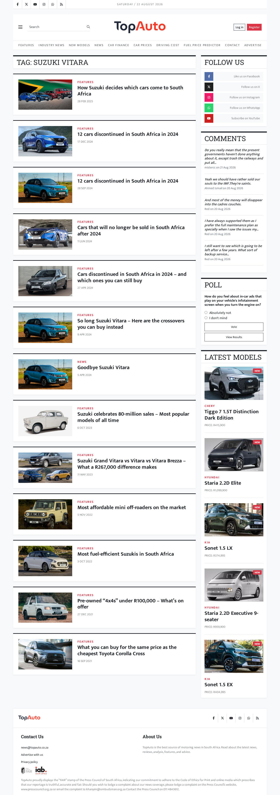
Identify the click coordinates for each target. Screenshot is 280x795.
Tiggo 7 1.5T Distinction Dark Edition (232, 414)
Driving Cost (167, 45)
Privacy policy (29, 761)
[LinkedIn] (61, 4)
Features (26, 45)
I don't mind (218, 318)
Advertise (253, 45)
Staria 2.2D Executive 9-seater (231, 616)
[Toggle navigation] (20, 27)
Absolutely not (220, 313)
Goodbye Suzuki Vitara (103, 367)
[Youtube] (35, 4)
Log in (239, 27)
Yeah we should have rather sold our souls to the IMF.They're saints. (232, 181)
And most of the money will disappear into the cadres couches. (233, 202)
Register (254, 27)
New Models (79, 45)
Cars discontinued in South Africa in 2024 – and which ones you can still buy (132, 277)
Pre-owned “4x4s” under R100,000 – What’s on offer (130, 604)
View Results (234, 337)
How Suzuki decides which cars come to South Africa (130, 91)
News (98, 45)
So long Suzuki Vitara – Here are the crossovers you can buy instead (130, 324)
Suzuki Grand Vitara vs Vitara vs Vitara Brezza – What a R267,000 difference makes (131, 464)
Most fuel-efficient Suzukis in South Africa (125, 554)
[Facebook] (17, 4)
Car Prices (143, 45)
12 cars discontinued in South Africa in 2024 (127, 134)
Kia (207, 542)
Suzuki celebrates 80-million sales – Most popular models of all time (133, 417)
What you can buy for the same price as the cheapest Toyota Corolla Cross (127, 650)
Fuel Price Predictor (202, 45)
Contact (232, 45)
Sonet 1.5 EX (219, 684)
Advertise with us (32, 754)
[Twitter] (26, 4)
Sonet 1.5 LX (219, 548)
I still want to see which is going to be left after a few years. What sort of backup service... (233, 250)
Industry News (51, 45)
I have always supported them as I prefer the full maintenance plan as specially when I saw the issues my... (231, 225)
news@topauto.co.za (34, 747)
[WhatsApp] (52, 4)
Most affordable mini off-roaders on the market (131, 507)
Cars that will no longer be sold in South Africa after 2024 (131, 230)
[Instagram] (43, 4)
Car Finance (118, 45)
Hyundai (212, 477)
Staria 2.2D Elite (223, 483)
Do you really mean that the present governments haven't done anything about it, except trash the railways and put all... (234, 156)
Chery (210, 405)
